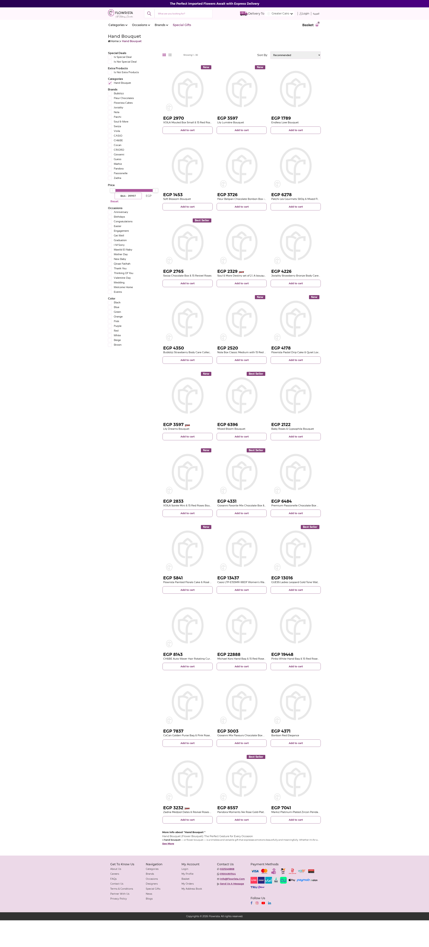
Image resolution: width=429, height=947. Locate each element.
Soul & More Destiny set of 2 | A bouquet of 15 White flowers (254, 275)
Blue (116, 307)
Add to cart (187, 130)
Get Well (119, 235)
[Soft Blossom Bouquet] (188, 166)
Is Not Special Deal (125, 61)
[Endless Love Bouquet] (296, 89)
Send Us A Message (232, 883)
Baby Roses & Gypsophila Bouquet (292, 428)
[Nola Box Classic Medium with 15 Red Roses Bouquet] (242, 319)
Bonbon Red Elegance (285, 735)
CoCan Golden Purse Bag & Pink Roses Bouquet (193, 735)
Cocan (117, 145)
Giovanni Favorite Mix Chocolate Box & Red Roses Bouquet (253, 505)
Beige (117, 340)
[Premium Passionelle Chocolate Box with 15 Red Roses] (296, 472)
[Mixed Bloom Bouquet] (242, 395)
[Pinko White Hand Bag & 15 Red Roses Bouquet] (296, 625)
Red (116, 330)
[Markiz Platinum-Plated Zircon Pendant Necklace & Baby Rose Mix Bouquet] (296, 779)
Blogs (149, 898)
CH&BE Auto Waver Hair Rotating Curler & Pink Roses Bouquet (202, 658)
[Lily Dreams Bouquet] (188, 395)
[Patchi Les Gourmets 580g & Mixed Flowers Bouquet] (296, 166)
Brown (117, 344)
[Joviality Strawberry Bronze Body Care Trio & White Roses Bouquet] (296, 242)
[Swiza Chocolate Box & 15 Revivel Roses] (188, 242)
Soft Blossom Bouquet (177, 199)
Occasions (139, 25)
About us (115, 868)
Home (114, 41)
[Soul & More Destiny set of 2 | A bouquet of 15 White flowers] (242, 242)
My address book (191, 888)
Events (118, 291)
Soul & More (121, 121)
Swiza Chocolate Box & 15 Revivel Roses (187, 275)
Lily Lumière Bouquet (230, 122)
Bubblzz (119, 93)
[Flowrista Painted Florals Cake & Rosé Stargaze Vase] (188, 549)
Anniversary (121, 212)
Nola (116, 112)
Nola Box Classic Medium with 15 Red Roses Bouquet (250, 352)
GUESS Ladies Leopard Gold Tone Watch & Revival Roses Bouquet (311, 582)
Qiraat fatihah (122, 263)
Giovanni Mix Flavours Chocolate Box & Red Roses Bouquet (253, 735)
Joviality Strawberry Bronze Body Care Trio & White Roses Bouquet (312, 275)
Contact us (116, 883)
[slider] (112, 190)
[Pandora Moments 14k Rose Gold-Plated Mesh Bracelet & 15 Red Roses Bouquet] (242, 779)
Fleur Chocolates (124, 98)
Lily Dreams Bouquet (176, 428)
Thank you (120, 268)
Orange (118, 316)
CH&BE (118, 140)
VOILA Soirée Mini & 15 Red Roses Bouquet (189, 505)
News (149, 893)
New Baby (120, 259)
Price (111, 185)
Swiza (117, 126)
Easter (117, 226)
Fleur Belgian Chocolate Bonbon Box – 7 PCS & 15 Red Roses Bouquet (260, 199)
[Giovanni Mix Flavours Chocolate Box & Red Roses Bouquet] (242, 702)
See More (168, 843)
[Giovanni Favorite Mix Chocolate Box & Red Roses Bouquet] (242, 472)
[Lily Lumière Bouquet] (242, 89)
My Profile (187, 873)
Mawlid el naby (123, 249)
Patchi (117, 116)
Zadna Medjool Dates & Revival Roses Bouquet (192, 812)
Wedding (119, 282)
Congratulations (123, 221)
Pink (116, 321)
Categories (116, 25)
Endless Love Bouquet (285, 122)
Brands (160, 25)
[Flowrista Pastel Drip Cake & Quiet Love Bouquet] (296, 319)
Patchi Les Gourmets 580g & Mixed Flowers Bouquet (303, 199)
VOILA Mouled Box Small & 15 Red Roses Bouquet (193, 122)
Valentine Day (122, 277)
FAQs (113, 878)
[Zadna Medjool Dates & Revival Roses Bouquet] (188, 779)
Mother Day (121, 254)
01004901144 (228, 873)
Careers (114, 873)
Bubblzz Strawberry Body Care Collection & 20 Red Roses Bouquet (204, 352)
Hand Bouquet (122, 82)
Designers (152, 883)
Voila (117, 131)
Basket (185, 878)
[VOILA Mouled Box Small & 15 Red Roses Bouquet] (188, 89)
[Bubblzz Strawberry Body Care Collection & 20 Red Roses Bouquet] (188, 319)
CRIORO (119, 149)
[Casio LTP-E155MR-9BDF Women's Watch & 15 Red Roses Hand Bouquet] (242, 549)
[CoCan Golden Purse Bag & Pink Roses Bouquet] (188, 702)
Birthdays (119, 216)
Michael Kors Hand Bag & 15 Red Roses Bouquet (247, 658)
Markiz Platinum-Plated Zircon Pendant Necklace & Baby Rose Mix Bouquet (318, 812)
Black (117, 302)
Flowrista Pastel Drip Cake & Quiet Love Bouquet (301, 352)
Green (117, 311)
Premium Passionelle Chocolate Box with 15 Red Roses (305, 505)
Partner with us (119, 893)
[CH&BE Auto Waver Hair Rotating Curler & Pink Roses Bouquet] (188, 625)
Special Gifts (182, 25)
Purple (117, 326)
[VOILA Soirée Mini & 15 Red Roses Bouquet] (188, 472)
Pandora (119, 168)
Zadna (117, 178)
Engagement (121, 230)
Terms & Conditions (121, 888)
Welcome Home (123, 287)
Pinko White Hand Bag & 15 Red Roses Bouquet (300, 658)
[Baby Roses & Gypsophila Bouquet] (296, 395)
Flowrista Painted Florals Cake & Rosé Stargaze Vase (195, 582)
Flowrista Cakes (123, 102)
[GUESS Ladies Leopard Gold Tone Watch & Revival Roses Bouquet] (296, 549)
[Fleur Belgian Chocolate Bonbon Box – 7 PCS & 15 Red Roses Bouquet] (242, 166)
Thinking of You (123, 273)
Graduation (120, 240)
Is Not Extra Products (126, 72)
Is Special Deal (123, 57)
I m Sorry (119, 244)
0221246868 (227, 868)
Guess (117, 159)
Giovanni (119, 154)
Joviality (118, 107)
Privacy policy (118, 898)
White (117, 335)
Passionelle (121, 173)
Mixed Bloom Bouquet (231, 428)
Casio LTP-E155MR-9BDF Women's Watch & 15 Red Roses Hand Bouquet (261, 582)
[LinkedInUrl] (269, 903)
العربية (316, 13)
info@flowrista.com (232, 878)
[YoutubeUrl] (263, 903)
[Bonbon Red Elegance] (296, 702)
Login (305, 13)
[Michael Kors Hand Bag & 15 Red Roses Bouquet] (242, 625)
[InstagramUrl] (257, 903)
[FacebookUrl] (251, 903)
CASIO (118, 135)
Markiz (118, 163)
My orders (187, 883)
